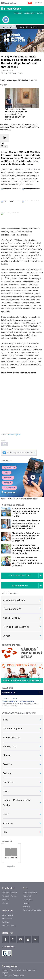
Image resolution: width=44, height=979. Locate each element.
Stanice (5, 900)
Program (18, 13)
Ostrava (7, 773)
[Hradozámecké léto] (22, 40)
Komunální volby (9, 896)
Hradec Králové (11, 737)
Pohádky (7, 478)
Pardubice (8, 782)
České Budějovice (13, 728)
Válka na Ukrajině (9, 893)
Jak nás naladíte (30, 893)
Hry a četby (8, 467)
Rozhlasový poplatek (32, 910)
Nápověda (27, 896)
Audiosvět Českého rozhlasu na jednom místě (19, 499)
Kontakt (26, 907)
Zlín (5, 832)
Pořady (6, 483)
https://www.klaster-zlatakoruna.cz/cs (18, 373)
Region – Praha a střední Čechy (16, 803)
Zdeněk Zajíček (11, 117)
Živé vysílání (8, 488)
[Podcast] (2, 146)
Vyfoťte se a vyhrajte (14, 600)
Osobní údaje (16, 970)
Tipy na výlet (8, 27)
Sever (6, 814)
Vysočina (8, 823)
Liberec (7, 755)
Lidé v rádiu (28, 900)
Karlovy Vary (10, 746)
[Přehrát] (4, 138)
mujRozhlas (6, 460)
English (5, 973)
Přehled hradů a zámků (16, 626)
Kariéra (26, 903)
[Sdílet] (6, 146)
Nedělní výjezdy (11, 617)
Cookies (5, 970)
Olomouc (8, 764)
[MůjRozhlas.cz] (4, 85)
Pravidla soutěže (12, 609)
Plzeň (6, 791)
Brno (5, 719)
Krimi (6, 472)
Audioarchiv (29, 13)
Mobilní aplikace (9, 925)
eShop (5, 903)
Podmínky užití (29, 970)
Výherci (7, 635)
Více (34, 27)
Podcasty (6, 922)
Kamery (40, 13)
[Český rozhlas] (8, 3)
